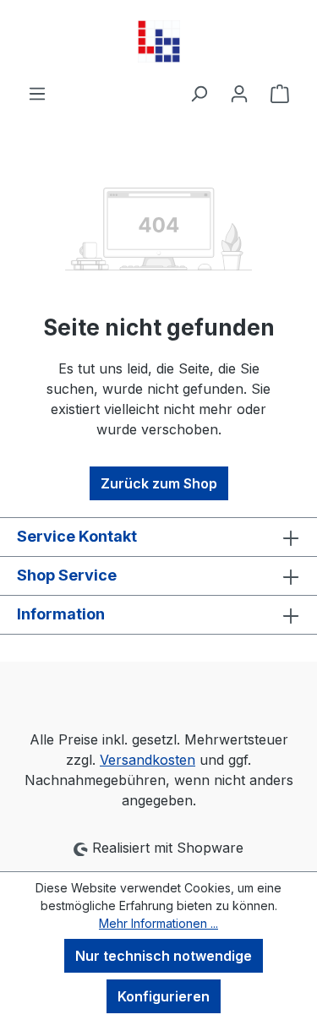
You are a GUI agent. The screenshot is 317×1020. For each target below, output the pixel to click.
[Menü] (37, 93)
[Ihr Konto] (239, 93)
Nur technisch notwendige (163, 955)
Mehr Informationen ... (158, 923)
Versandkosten (147, 759)
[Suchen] (198, 93)
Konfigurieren (164, 996)
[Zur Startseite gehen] (158, 41)
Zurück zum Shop (159, 483)
